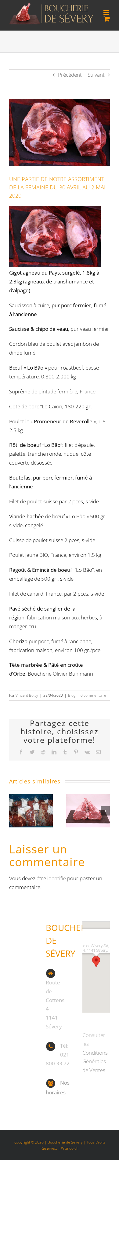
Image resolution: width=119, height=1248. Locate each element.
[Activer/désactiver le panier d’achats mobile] (107, 19)
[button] (13, 811)
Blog (71, 695)
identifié (56, 878)
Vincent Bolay (27, 695)
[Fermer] (101, 922)
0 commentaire (93, 695)
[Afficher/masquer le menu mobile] (106, 12)
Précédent (70, 74)
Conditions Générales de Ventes (95, 1061)
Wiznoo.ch (69, 1148)
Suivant (96, 74)
